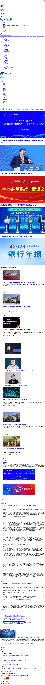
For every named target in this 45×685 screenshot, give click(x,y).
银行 (4, 106)
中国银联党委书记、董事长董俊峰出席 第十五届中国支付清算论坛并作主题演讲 (19, 282)
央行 (4, 657)
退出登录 (2, 10)
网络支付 (18, 36)
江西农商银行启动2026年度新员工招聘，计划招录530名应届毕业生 (16, 655)
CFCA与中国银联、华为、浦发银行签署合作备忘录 (16, 236)
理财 (14, 25)
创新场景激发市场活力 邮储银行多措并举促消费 (13, 615)
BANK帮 (7, 65)
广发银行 (5, 100)
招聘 (8, 25)
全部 (8, 37)
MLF (8, 434)
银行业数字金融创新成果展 (10, 67)
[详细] (34, 643)
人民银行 (5, 315)
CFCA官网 (25, 675)
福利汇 (16, 25)
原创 (4, 25)
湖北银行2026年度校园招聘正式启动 (10, 664)
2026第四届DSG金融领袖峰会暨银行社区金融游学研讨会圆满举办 (16, 329)
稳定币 (5, 36)
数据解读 (23, 25)
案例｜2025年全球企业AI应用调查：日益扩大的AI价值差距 (15, 618)
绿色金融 (5, 99)
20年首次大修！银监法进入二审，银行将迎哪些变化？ (14, 448)
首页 (4, 22)
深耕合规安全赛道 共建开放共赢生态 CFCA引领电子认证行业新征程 (17, 399)
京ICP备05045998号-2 (14, 681)
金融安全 (34, 36)
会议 (10, 25)
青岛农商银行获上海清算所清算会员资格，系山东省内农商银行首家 (17, 622)
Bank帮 (5, 37)
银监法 (4, 458)
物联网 (31, 36)
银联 (4, 85)
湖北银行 (5, 662)
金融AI (21, 36)
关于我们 (2, 675)
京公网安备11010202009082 (25, 681)
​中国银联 (5, 292)
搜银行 (4, 31)
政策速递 (27, 25)
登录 (1, 1)
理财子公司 (5, 97)
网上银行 (5, 90)
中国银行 (5, 89)
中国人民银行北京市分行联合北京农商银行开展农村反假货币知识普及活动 (19, 614)
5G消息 (4, 96)
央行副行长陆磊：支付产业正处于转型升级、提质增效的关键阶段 (16, 306)
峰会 (4, 339)
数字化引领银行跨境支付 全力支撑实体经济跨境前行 (14, 621)
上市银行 (5, 101)
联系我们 (6, 675)
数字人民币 (13, 36)
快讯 (6, 25)
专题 (4, 26)
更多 (8, 503)
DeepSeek (6, 41)
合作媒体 (10, 675)
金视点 (20, 25)
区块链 (24, 36)
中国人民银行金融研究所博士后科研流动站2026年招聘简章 (15, 660)
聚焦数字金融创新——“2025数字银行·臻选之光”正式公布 (18, 205)
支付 (4, 84)
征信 (4, 91)
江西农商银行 (5, 653)
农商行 (4, 102)
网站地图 (18, 675)
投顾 (4, 88)
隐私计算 (9, 36)
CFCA (4, 93)
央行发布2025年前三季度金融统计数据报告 (12, 619)
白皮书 (4, 86)
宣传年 (4, 28)
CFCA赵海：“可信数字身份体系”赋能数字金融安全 (16, 173)
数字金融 (2, 36)
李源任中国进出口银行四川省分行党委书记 (14, 623)
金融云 (28, 36)
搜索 (1, 33)
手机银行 (5, 95)
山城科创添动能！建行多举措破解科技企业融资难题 (14, 616)
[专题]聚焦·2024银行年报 (8, 267)
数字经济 (5, 410)
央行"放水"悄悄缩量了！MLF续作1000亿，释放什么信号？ (15, 424)
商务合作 (14, 675)
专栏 (4, 27)
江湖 (12, 25)
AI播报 (4, 30)
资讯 (4, 24)
